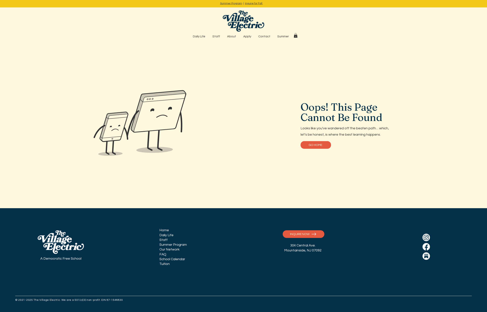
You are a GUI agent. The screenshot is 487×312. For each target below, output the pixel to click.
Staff (163, 240)
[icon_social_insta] (426, 237)
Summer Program (231, 3)
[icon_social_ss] (426, 256)
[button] (296, 35)
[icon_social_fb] (426, 246)
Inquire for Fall (254, 3)
